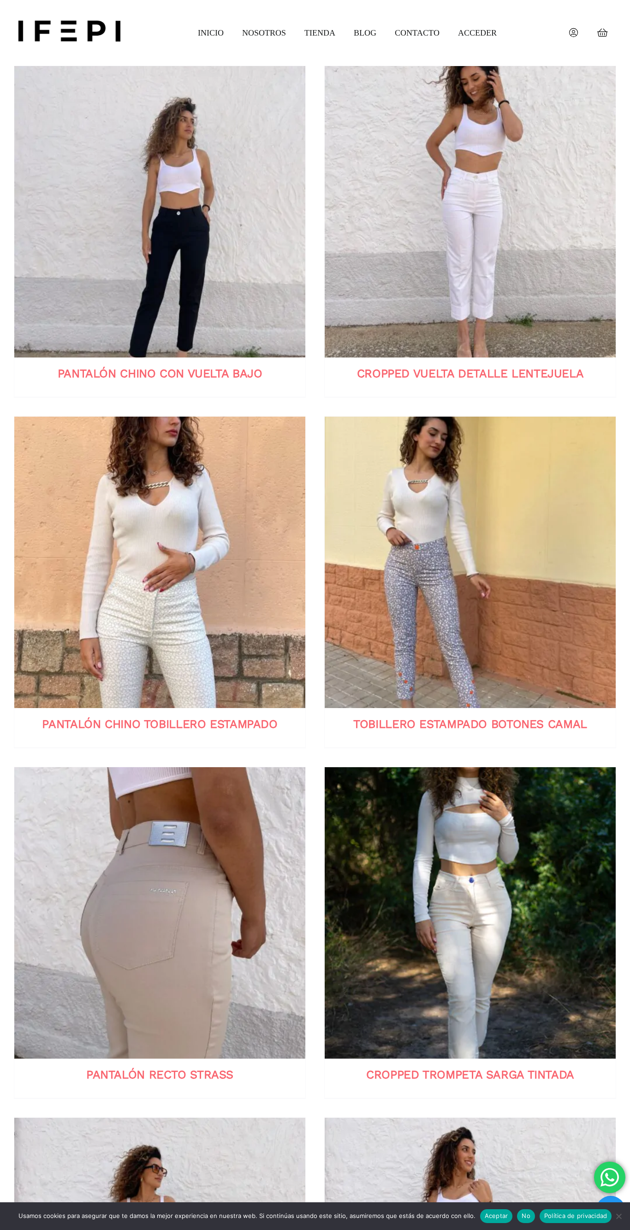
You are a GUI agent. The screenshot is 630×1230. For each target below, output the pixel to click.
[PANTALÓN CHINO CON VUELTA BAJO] (159, 211)
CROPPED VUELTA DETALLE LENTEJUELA (470, 373)
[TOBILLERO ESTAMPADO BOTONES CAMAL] (470, 562)
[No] (618, 1216)
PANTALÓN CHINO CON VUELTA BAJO (160, 373)
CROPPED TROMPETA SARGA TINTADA (470, 1074)
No (526, 1215)
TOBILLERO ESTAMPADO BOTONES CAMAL (470, 724)
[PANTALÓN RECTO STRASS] (159, 913)
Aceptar (496, 1215)
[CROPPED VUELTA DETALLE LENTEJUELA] (470, 211)
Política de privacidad (575, 1215)
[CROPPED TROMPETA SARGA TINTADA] (470, 913)
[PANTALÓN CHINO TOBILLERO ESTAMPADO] (159, 562)
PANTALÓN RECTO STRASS (159, 1074)
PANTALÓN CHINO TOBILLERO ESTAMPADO (159, 724)
